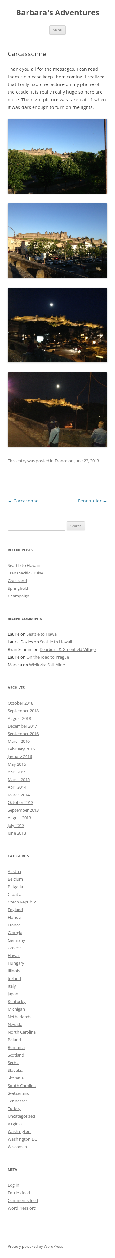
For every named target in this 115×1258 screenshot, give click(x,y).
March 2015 (19, 779)
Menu (57, 29)
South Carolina (22, 1085)
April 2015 (17, 772)
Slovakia (15, 1070)
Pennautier (92, 501)
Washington (19, 1131)
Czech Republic (22, 902)
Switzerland (19, 1093)
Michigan (16, 1009)
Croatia (14, 894)
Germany (16, 940)
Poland (14, 1039)
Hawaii (14, 955)
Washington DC (22, 1139)
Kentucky (17, 1001)
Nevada (15, 1024)
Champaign (18, 596)
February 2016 (21, 749)
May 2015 (17, 764)
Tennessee (18, 1101)
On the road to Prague (48, 657)
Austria (14, 871)
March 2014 (19, 795)
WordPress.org (22, 1208)
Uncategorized (21, 1116)
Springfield (18, 588)
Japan (13, 994)
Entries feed (19, 1193)
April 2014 (17, 787)
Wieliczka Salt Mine (47, 665)
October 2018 (20, 703)
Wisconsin (17, 1147)
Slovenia (16, 1078)
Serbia (13, 1062)
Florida (14, 917)
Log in (13, 1185)
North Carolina (22, 1032)
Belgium (15, 879)
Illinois (14, 971)
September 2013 (23, 810)
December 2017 (22, 726)
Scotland (16, 1055)
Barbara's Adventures (57, 13)
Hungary (16, 963)
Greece (14, 948)
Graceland (17, 580)
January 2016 (20, 756)
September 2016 (23, 733)
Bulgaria (15, 886)
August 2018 (19, 718)
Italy (12, 986)
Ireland (14, 978)
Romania (16, 1047)
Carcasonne (23, 501)
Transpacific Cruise (25, 573)
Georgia (15, 932)
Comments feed (23, 1200)
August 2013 (19, 818)
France (61, 461)
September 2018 (23, 710)
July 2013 (16, 825)
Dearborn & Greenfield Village (68, 649)
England (15, 909)
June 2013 (17, 833)
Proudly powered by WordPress (35, 1246)
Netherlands (19, 1017)
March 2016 (19, 741)
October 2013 (20, 802)
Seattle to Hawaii (24, 565)
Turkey (14, 1108)
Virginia (15, 1124)
